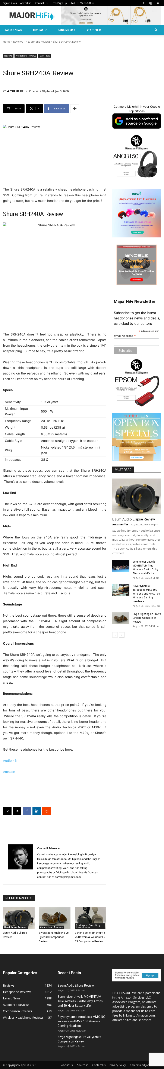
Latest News (13, 29)
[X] (158, 3)
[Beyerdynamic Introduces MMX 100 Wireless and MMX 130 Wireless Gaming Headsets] (120, 590)
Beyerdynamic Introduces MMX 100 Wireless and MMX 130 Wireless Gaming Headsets (146, 593)
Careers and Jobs (140, 1065)
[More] (74, 108)
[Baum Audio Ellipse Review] (19, 918)
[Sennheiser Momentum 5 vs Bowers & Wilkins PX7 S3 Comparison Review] (90, 918)
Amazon (9, 772)
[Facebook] (144, 3)
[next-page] (121, 635)
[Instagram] (151, 3)
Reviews (38, 29)
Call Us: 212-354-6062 (82, 2)
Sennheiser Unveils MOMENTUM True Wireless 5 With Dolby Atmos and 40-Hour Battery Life (80, 1001)
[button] (156, 30)
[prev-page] (115, 635)
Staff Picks (93, 29)
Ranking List (66, 29)
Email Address (125, 336)
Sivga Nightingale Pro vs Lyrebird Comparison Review (54, 937)
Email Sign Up (59, 2)
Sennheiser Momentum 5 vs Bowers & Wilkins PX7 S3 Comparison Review (90, 937)
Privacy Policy (118, 1065)
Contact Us (41, 2)
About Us (67, 1065)
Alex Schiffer (120, 524)
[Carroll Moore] (20, 862)
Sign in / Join (10, 2)
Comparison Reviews (51, 927)
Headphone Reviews (38, 41)
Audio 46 (10, 761)
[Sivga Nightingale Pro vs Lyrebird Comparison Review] (54, 918)
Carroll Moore (14, 90)
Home (6, 41)
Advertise (25, 2)
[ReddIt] (46, 811)
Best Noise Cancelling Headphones (88, 926)
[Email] (7, 811)
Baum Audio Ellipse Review (133, 519)
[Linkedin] (36, 811)
